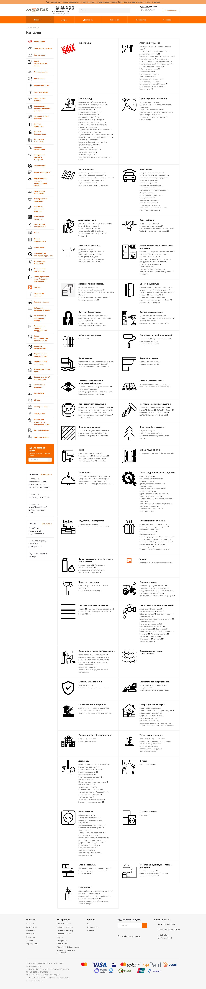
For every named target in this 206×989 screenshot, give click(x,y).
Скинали (104, 527)
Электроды (83, 672)
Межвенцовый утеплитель (150, 741)
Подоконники (167, 453)
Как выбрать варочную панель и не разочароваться (37, 544)
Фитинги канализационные (97, 366)
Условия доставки (65, 927)
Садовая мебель (86, 135)
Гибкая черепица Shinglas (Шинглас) (154, 384)
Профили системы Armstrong (90, 591)
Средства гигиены (86, 784)
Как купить (62, 940)
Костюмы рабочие (86, 896)
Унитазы (159, 639)
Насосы (82, 125)
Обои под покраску (85, 458)
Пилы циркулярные (147, 64)
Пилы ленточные (146, 59)
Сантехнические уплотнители (151, 228)
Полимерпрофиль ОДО (88, 257)
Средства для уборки (87, 787)
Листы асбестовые (86, 710)
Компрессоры (145, 688)
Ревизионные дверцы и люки (152, 544)
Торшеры (102, 481)
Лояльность (62, 943)
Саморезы (155, 407)
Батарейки (83, 840)
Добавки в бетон (146, 105)
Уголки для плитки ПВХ (101, 611)
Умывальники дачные (87, 155)
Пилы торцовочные (164, 61)
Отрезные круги (147, 496)
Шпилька (152, 415)
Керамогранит (145, 562)
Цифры (156, 302)
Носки (82, 898)
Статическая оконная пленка (90, 789)
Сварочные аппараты (87, 667)
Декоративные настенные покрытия (93, 412)
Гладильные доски (86, 769)
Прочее (164, 412)
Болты (143, 410)
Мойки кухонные (166, 631)
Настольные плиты (158, 262)
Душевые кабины (165, 614)
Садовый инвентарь (103, 137)
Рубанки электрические (149, 69)
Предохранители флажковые (151, 195)
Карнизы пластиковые (149, 364)
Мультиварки (165, 259)
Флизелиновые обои (87, 461)
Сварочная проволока (87, 665)
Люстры (82, 479)
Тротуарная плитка (86, 713)
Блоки (96, 708)
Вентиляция (145, 527)
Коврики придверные (88, 772)
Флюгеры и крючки (86, 157)
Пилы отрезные (161, 59)
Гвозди (170, 410)
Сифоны (143, 636)
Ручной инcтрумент (148, 341)
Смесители (155, 636)
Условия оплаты (64, 923)
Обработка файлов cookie (68, 947)
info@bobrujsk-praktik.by (169, 929)
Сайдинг (82, 609)
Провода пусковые (147, 198)
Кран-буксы (161, 629)
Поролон (166, 741)
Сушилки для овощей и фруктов (152, 269)
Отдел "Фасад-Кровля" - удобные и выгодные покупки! (38, 510)
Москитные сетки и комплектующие (93, 782)
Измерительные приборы (158, 51)
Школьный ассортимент (87, 741)
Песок (98, 710)
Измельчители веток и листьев (151, 593)
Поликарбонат (104, 130)
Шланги (143, 549)
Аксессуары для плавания (89, 223)
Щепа (80, 160)
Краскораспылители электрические (154, 690)
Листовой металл (85, 178)
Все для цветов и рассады (89, 107)
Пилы (156, 596)
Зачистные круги (146, 481)
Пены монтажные (86, 565)
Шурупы (163, 415)
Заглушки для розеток (87, 318)
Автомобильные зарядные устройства (154, 178)
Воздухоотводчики (161, 527)
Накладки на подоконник (149, 453)
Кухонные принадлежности (90, 777)
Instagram (132, 941)
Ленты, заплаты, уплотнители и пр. (91, 570)
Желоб (101, 252)
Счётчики (169, 228)
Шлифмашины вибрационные (151, 79)
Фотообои (102, 461)
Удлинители (84, 830)
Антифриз (144, 180)
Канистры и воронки (148, 183)
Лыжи (96, 226)
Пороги (92, 436)
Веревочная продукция (88, 767)
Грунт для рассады (86, 110)
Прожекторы (103, 479)
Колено (99, 254)
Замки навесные (146, 292)
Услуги (60, 937)
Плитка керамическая (162, 562)
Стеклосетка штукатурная (150, 744)
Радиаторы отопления (163, 542)
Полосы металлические (104, 178)
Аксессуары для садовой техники (153, 586)
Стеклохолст (100, 458)
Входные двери (146, 287)
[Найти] (127, 10)
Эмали (89, 417)
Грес (80, 389)
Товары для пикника (87, 233)
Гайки (161, 410)
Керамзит (143, 107)
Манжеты (83, 361)
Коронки (161, 489)
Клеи (92, 567)
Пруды (98, 132)
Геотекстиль (144, 739)
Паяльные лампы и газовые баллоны (93, 660)
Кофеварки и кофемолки (149, 257)
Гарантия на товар (65, 930)
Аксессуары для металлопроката (91, 173)
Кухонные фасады (86, 868)
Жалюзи (100, 769)
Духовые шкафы (161, 254)
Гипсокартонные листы (88, 292)
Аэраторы (143, 588)
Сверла (143, 501)
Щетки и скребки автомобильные (153, 208)
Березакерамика (104, 387)
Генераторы (161, 685)
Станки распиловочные (149, 74)
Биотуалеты (83, 105)
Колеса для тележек (86, 774)
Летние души (100, 122)
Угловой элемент (94, 262)
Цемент (157, 115)
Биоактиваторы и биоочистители (92, 102)
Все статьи (47, 524)
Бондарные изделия (165, 710)
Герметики (100, 565)
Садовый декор (85, 137)
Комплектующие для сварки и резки (93, 657)
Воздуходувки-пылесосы (149, 591)
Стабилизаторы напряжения (90, 853)
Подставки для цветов (87, 130)
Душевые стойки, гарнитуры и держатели (156, 619)
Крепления (154, 223)
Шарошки (153, 506)
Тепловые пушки (146, 547)
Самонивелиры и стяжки (164, 112)
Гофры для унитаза (147, 614)
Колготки (82, 893)
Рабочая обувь (94, 898)
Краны (143, 223)
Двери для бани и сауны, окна (151, 715)
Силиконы (83, 567)
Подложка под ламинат (99, 431)
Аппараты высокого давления (151, 173)
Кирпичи (104, 708)
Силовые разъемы (86, 850)
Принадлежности (165, 64)
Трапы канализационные (89, 364)
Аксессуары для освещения (101, 484)
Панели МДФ (84, 614)
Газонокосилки (167, 591)
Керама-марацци (105, 392)
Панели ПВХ (84, 611)
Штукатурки (145, 120)
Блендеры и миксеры (148, 252)
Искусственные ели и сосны (151, 433)
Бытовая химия (102, 764)
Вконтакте (120, 941)
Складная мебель (86, 231)
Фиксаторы (100, 326)
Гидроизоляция (158, 739)
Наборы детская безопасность (90, 323)
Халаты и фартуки (85, 903)
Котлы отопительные (148, 532)
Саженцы (83, 140)
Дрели (142, 51)
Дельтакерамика (90, 389)
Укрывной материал (87, 152)
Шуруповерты (146, 89)
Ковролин (82, 436)
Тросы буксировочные (148, 203)
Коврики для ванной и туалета (152, 626)
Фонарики (83, 484)
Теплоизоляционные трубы (150, 749)
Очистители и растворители (89, 572)
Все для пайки (84, 823)
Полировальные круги (164, 499)
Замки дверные (162, 290)
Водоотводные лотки (99, 105)
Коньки (89, 226)
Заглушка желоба (86, 254)
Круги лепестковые (147, 491)
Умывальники (146, 639)
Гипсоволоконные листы (88, 287)
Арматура (82, 175)
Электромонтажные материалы (91, 825)
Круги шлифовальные (148, 494)
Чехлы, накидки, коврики (149, 205)
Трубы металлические (87, 183)
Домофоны (99, 843)
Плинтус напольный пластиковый (92, 433)
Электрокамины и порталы (159, 549)
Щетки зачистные (147, 511)
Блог (89, 923)
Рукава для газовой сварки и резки (92, 662)
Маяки (81, 295)
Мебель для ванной (148, 631)
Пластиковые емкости (87, 127)
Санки (98, 228)
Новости (30, 923)
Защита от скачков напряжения (91, 833)
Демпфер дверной (99, 316)
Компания (31, 919)
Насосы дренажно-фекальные (101, 361)
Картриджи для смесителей (150, 624)
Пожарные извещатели (88, 848)
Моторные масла (146, 193)
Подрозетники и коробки (89, 845)
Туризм (102, 233)
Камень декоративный (88, 392)
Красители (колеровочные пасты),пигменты (95, 415)
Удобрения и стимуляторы (89, 150)
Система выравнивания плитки (91, 394)
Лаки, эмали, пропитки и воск (100, 407)
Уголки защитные (86, 326)
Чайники (143, 274)
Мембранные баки (147, 534)
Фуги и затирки (146, 115)
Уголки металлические (88, 185)
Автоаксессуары (146, 175)
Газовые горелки (85, 655)
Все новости (46, 474)
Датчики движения (98, 840)
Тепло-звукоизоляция (148, 746)
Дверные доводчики (163, 287)
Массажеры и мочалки (149, 720)
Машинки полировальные (150, 56)
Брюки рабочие (85, 891)
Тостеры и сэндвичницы (149, 272)
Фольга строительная (148, 751)
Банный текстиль (147, 710)
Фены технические (147, 76)
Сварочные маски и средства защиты (93, 670)
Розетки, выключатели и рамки (91, 828)
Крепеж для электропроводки (90, 820)
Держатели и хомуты (87, 252)
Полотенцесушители (160, 634)
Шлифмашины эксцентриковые (152, 86)
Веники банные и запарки (150, 713)
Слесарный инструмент (149, 344)
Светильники (96, 476)
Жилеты (108, 891)
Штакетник (83, 339)
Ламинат (83, 431)
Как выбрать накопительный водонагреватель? (36, 531)
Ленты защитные (85, 321)
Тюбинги (82, 236)
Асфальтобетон (84, 708)
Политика (30, 937)
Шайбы (143, 415)
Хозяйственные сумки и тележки (91, 799)
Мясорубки (144, 262)
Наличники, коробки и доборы (152, 297)
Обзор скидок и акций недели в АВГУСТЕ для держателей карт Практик (39, 484)
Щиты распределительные (89, 835)
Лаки (81, 417)
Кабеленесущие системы (89, 818)
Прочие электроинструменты (152, 66)
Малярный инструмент (160, 339)
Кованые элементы (97, 175)
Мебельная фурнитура (149, 873)
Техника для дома (167, 596)
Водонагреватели (147, 524)
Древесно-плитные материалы (152, 316)
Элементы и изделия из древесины (154, 323)
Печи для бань (145, 539)
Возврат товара (64, 933)
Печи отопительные (161, 539)
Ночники (92, 479)
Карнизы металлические (150, 361)
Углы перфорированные (88, 300)
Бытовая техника (85, 764)
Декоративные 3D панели (89, 524)
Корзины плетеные (85, 122)
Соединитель (101, 259)
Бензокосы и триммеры (159, 588)
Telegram (138, 941)
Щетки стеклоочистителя (149, 210)
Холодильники (167, 272)
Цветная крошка (103, 157)
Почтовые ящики (85, 132)
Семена (93, 140)
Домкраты (155, 180)
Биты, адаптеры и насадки (150, 479)
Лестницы (144, 339)
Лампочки (83, 476)
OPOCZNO (91, 387)
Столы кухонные (85, 873)
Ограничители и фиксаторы (151, 300)
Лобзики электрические (149, 54)
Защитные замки (104, 318)
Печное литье (145, 542)
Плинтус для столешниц (88, 527)
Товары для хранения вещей (90, 794)
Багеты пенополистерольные (90, 453)
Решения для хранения (87, 739)
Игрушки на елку (147, 431)
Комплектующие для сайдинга (101, 609)
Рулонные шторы (147, 764)
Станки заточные (147, 71)
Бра (107, 476)
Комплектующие (106, 292)
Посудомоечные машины (150, 264)
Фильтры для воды (86, 797)
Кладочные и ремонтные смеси (152, 110)
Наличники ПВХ (156, 295)
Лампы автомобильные (149, 188)
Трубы (142, 231)
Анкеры (166, 407)
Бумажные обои (85, 456)
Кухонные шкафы (103, 868)
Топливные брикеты (147, 321)
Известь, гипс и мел (163, 105)
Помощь (91, 919)
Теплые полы (161, 547)
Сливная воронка (86, 259)
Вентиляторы (163, 524)
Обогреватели (168, 537)
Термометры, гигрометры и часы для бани (156, 723)
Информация (63, 919)
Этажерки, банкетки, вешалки (91, 802)
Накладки (144, 295)
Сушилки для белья (86, 792)
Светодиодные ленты (87, 481)
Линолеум (103, 436)
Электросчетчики (85, 855)
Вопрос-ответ (93, 927)
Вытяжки (143, 529)
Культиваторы (145, 596)
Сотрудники (31, 927)
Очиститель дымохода (97, 125)
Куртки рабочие (103, 896)
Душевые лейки (146, 616)
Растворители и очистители (89, 410)
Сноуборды (99, 231)
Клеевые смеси (146, 112)
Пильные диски (146, 499)
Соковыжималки (146, 267)
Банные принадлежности (150, 708)
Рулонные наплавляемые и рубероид (154, 387)
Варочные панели (167, 252)
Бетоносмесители (147, 685)
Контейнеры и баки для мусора (91, 120)
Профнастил (84, 180)
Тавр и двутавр (97, 180)
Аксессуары (145, 609)
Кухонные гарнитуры (148, 871)
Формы (100, 713)
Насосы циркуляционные (150, 537)
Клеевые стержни (147, 489)
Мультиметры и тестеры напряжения (93, 838)
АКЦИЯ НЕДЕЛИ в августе (38, 497)
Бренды (91, 930)
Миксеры (163, 494)
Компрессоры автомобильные (151, 185)
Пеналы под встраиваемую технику (93, 871)
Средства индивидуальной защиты (93, 901)
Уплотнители (145, 302)
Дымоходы (154, 529)
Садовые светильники (104, 135)
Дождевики (98, 891)
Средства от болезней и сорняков (92, 142)
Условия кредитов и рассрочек (66, 951)
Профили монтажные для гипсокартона (94, 297)
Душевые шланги (147, 621)
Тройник (82, 262)
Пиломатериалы (147, 318)
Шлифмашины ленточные (149, 81)
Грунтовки (107, 410)
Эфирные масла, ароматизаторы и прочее (156, 725)
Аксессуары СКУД (85, 685)
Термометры (102, 792)
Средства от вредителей (89, 145)
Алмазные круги (147, 476)
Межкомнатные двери (164, 292)
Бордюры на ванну (147, 611)
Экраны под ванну (147, 641)
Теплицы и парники (86, 147)
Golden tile (82, 387)
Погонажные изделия (165, 318)
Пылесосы (144, 815)
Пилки (159, 496)
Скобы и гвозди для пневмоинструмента (155, 504)
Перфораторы (168, 56)
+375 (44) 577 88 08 (148, 6)
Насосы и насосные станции (151, 226)
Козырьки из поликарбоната (89, 117)
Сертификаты (32, 943)
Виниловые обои (101, 456)
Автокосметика (162, 175)
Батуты (81, 226)
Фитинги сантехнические (158, 231)
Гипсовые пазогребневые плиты (91, 290)
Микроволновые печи (148, 259)
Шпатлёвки (162, 117)
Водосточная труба (86, 249)
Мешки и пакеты (85, 779)
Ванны (160, 611)
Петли (168, 300)
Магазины (30, 933)
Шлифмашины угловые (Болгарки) (153, 84)
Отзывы (29, 940)
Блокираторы (84, 316)
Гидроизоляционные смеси (150, 102)
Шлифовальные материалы (151, 509)
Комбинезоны (94, 893)
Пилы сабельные (146, 61)
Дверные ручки (146, 290)
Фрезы (143, 506)
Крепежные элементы (149, 412)
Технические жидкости (149, 200)
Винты (152, 410)
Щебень (109, 713)
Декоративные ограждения (89, 112)
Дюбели (143, 407)
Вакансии (30, 930)
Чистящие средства (147, 117)
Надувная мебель (86, 228)
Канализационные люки (88, 115)
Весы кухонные (146, 254)
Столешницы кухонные (149, 876)
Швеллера (103, 185)
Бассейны (106, 223)
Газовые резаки (101, 655)
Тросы (104, 364)
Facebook (126, 941)
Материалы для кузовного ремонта (153, 190)
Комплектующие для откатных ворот (93, 688)
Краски (82, 407)
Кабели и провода (86, 815)
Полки (164, 873)
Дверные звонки (85, 843)
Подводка (144, 634)
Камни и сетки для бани (149, 718)
